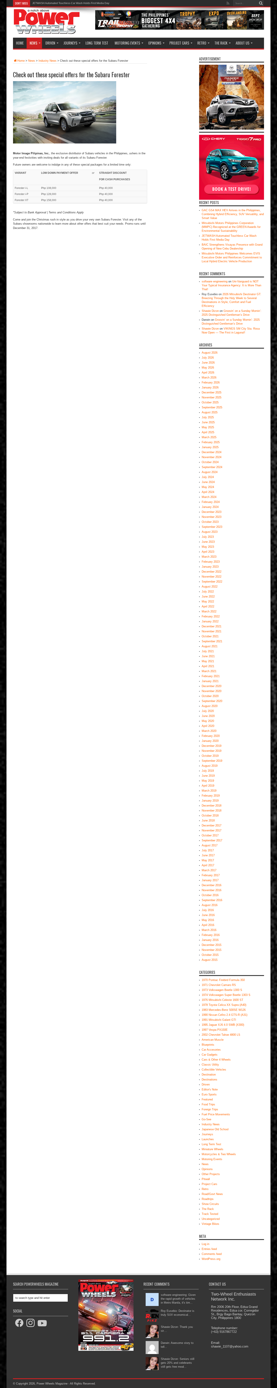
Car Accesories (211, 1049)
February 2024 (211, 502)
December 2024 (211, 452)
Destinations (209, 1079)
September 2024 (212, 467)
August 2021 (209, 646)
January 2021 (210, 681)
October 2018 (210, 815)
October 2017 (210, 835)
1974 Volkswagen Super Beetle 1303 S (226, 995)
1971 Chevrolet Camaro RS (219, 985)
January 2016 (210, 940)
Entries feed (209, 1249)
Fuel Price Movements (216, 1114)
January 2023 (210, 566)
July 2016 (208, 910)
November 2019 (211, 750)
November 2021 (211, 631)
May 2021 (208, 661)
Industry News (47, 60)
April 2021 (208, 666)
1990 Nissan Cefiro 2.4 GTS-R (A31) (224, 1014)
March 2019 (209, 790)
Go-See (206, 1119)
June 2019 (208, 775)
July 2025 (208, 417)
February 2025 (211, 442)
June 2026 (208, 362)
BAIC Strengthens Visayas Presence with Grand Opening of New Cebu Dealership (80, 3)
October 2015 (210, 954)
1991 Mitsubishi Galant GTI (219, 1019)
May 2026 (208, 367)
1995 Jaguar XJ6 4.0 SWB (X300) (223, 1024)
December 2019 (211, 745)
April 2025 (208, 432)
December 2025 (211, 392)
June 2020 (208, 716)
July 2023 (208, 536)
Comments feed (212, 1254)
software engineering (214, 281)
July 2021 (208, 651)
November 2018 (211, 810)
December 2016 (211, 885)
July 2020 (208, 711)
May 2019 (208, 780)
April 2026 (208, 372)
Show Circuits (210, 1204)
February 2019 (211, 795)
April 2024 (208, 492)
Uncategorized (211, 1219)
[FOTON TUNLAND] (179, 28)
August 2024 (209, 472)
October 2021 (210, 636)
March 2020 (209, 731)
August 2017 (209, 845)
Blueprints (208, 1044)
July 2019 (208, 770)
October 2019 (210, 755)
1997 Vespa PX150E (215, 1029)
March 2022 (209, 611)
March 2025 (209, 437)
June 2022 (208, 596)
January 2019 (210, 800)
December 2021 (211, 626)
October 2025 (210, 402)
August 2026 (209, 352)
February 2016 (211, 935)
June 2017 (208, 855)
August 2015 (209, 959)
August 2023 (209, 531)
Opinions (154, 43)
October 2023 (210, 521)
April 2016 (208, 925)
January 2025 (210, 447)
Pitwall (206, 1179)
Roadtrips (208, 1199)
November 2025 (211, 397)
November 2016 (211, 890)
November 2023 (211, 516)
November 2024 (211, 457)
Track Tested (210, 1214)
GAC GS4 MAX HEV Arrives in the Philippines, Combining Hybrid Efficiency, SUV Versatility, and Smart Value (233, 214)
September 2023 (212, 526)
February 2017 (211, 875)
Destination (209, 1074)
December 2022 (211, 571)
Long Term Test (96, 43)
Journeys (70, 43)
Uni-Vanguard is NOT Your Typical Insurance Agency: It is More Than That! (231, 285)
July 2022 (208, 591)
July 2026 (208, 357)
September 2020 (212, 701)
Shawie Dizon (210, 310)
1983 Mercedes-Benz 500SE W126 (224, 1009)
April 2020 (208, 726)
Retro (201, 43)
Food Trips (208, 1104)
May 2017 (208, 860)
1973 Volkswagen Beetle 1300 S (222, 990)
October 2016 (210, 895)
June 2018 (208, 820)
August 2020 (209, 706)
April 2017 (208, 865)
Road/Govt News (212, 1194)
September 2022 (212, 581)
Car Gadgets (209, 1054)
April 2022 (208, 606)
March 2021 (209, 671)
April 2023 (208, 551)
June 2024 (208, 482)
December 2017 (211, 825)
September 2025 (212, 407)
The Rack (220, 43)
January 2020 (210, 740)
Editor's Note (210, 1089)
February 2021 (211, 676)
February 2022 (211, 616)
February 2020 (211, 735)
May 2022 (208, 601)
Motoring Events (127, 43)
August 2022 (209, 586)
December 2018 (211, 805)
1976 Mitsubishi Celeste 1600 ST (222, 1000)
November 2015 (211, 950)
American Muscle (213, 1039)
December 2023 (211, 512)
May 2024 (208, 487)
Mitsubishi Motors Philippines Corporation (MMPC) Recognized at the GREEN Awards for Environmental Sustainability (231, 226)
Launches (208, 1139)
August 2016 (209, 905)
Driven (50, 43)
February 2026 (211, 382)
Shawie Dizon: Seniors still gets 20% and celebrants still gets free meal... (177, 1362)
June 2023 (208, 541)
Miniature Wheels (212, 1149)
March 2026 (209, 377)
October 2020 (210, 696)
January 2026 (210, 387)
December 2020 (211, 686)
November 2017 (211, 830)
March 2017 (209, 870)
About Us (242, 43)
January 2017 (210, 880)
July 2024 (208, 477)
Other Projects (211, 1174)
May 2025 (208, 427)
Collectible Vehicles (214, 1069)
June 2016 (208, 915)
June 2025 (208, 422)
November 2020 (211, 691)
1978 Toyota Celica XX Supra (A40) (224, 1004)
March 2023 (209, 556)
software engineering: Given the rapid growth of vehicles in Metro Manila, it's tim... (178, 1298)
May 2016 (208, 920)
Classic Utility (210, 1064)
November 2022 (211, 576)
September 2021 (212, 641)
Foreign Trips (210, 1109)
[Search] (261, 3)
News (33, 43)
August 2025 (209, 412)
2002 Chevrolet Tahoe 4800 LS (221, 1034)
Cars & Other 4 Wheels (216, 1059)
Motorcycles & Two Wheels (219, 1154)
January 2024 (210, 507)
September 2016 (212, 900)
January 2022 (210, 621)
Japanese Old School (215, 1129)
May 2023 (208, 546)
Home (20, 43)
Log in (205, 1244)
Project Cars (179, 43)
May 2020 (208, 721)
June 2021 (208, 656)
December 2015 (211, 945)
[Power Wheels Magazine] (46, 31)
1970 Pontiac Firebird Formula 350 (223, 980)
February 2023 (211, 561)
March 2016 (209, 930)
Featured (207, 1099)
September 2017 (212, 840)
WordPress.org (211, 1259)
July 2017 (208, 850)
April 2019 (208, 785)
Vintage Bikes (210, 1223)
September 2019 (212, 760)
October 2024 (210, 462)
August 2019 (209, 765)
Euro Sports (209, 1094)
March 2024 (209, 497)
